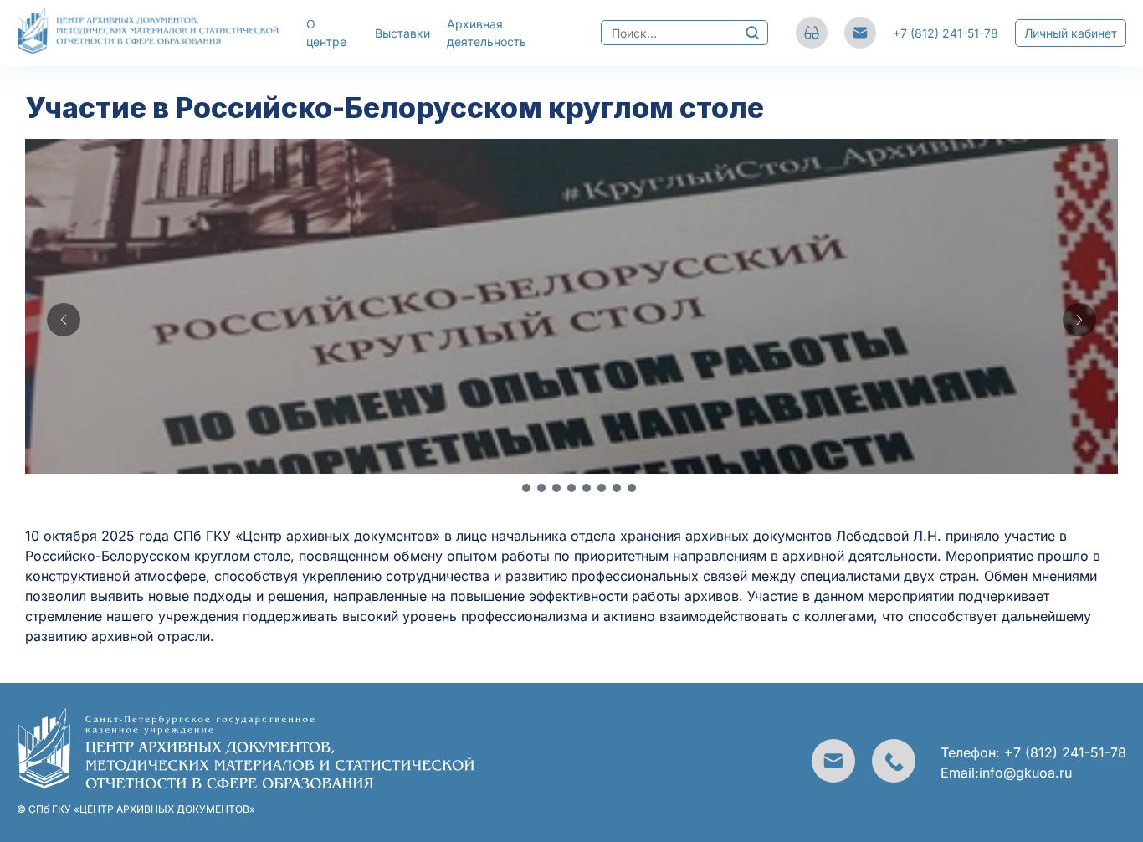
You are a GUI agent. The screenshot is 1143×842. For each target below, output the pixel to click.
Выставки (402, 33)
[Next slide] (1079, 319)
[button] (511, 488)
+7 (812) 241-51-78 (945, 33)
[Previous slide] (63, 319)
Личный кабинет (1070, 33)
